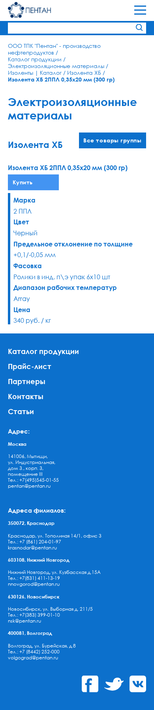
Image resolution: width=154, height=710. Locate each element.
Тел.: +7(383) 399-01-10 (34, 615)
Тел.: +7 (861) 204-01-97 (34, 542)
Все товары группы (112, 140)
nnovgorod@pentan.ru (34, 584)
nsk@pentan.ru (24, 621)
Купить (23, 182)
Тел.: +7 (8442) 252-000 (34, 652)
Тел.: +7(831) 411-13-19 (34, 578)
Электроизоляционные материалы (56, 65)
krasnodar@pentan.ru (32, 548)
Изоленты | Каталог (35, 72)
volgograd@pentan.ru (33, 658)
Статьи (21, 411)
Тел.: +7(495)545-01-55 (33, 480)
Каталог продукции (35, 59)
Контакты (25, 396)
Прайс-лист (29, 366)
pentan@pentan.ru (29, 486)
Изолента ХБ (84, 72)
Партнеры (26, 381)
